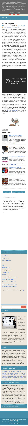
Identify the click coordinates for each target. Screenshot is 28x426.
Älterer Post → (21, 192)
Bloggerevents (5, 258)
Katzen (11, 374)
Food (3, 265)
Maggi (15, 374)
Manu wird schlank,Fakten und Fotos (10, 277)
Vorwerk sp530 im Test (7, 270)
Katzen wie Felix (5, 272)
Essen (17, 371)
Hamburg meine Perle (17, 376)
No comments (16, 27)
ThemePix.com (10, 421)
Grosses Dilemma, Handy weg (15, 167)
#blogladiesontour (19, 377)
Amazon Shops (13, 379)
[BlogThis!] (4, 130)
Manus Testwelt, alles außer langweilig (18, 419)
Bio (24, 377)
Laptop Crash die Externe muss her (16, 146)
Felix (9, 374)
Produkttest (6, 371)
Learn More (12, 12)
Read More (14, 143)
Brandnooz (10, 376)
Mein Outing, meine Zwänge (8, 279)
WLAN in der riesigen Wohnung (15, 135)
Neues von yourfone (9, 24)
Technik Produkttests (6, 260)
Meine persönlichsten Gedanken (9, 286)
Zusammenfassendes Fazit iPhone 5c (17, 156)
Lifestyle (4, 274)
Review (4, 27)
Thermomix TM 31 (6, 267)
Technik (13, 371)
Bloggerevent (23, 371)
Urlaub (24, 374)
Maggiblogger (20, 374)
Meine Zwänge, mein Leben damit (9, 284)
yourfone (9, 27)
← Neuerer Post (7, 192)
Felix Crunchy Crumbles (7, 377)
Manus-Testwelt (21, 25)
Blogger (22, 290)
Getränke (4, 373)
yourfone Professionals (12, 110)
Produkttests (5, 255)
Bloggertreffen (5, 376)
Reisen (3, 262)
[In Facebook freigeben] (7, 130)
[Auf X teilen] (5, 130)
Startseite (14, 192)
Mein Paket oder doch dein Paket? (16, 178)
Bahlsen (24, 376)
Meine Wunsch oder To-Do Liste (9, 281)
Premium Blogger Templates (14, 423)
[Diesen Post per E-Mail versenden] (2, 130)
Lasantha (23, 421)
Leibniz (14, 377)
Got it (18, 12)
